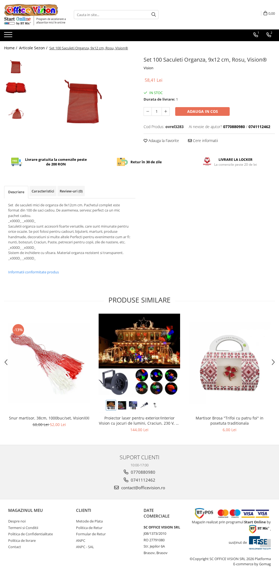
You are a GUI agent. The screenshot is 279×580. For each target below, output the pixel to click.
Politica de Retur (89, 527)
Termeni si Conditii (23, 527)
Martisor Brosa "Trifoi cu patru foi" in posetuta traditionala (229, 420)
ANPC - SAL (85, 546)
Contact (14, 546)
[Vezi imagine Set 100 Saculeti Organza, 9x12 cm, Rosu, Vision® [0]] (15, 66)
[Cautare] (154, 14)
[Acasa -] (31, 10)
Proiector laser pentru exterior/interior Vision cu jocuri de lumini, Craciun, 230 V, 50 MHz (139, 420)
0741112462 (142, 480)
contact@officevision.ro (142, 487)
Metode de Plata (89, 521)
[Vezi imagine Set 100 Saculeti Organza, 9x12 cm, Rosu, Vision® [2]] (15, 111)
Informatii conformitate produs (33, 272)
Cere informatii (205, 140)
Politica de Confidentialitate (30, 533)
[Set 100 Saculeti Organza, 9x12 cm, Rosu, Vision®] (82, 98)
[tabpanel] (82, 98)
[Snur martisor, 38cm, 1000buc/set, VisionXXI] (49, 363)
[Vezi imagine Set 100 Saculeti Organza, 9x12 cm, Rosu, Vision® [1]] (15, 88)
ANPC (80, 540)
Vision (148, 67)
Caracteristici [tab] (43, 191)
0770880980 (142, 472)
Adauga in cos (202, 111)
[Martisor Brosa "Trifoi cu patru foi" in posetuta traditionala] (230, 363)
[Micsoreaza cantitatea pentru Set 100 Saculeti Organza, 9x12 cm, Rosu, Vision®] (148, 111)
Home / (11, 47)
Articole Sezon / (33, 47)
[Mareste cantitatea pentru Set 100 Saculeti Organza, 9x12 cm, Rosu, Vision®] (166, 111)
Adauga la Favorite (163, 140)
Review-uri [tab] (71, 191)
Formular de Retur (91, 533)
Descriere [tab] (16, 191)
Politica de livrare (22, 540)
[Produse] (9, 36)
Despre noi (17, 521)
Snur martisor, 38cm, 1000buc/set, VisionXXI (49, 418)
